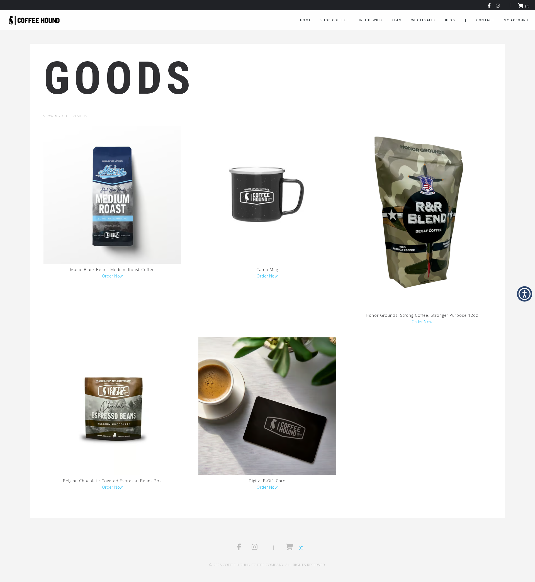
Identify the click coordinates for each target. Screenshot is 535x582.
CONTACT (485, 20)
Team (396, 20)
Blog (450, 20)
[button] (489, 6)
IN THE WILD (370, 20)
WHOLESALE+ (423, 20)
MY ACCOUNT (516, 20)
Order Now (112, 276)
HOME (305, 20)
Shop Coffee (335, 20)
